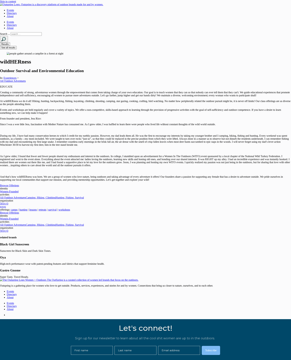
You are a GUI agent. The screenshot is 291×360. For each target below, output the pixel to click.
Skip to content (8, 1)
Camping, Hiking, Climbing (41, 197)
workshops (64, 209)
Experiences (10, 77)
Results (5, 44)
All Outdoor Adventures (13, 80)
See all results (8, 47)
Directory (12, 13)
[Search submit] (4, 39)
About (10, 16)
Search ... (5, 33)
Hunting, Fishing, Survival (70, 197)
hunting (23, 209)
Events (10, 10)
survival (52, 209)
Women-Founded (9, 191)
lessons (33, 209)
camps (14, 209)
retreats (42, 209)
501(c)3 (4, 203)
